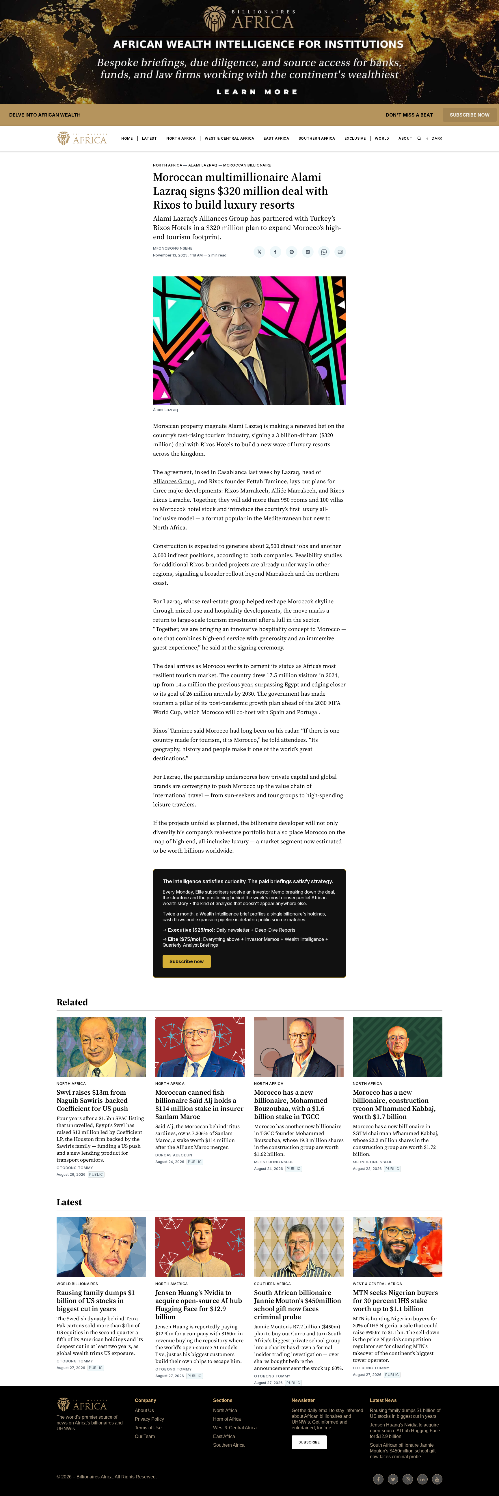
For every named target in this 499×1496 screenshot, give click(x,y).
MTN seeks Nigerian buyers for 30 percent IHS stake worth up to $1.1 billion (395, 1300)
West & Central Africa (229, 138)
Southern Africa (317, 138)
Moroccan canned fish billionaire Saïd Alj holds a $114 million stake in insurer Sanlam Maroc (199, 1104)
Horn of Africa (227, 1419)
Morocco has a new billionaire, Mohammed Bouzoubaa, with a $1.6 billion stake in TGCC (290, 1104)
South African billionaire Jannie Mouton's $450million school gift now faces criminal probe (297, 1304)
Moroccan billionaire (247, 165)
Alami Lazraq (202, 165)
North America (171, 1284)
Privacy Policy (149, 1419)
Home (127, 138)
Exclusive (355, 138)
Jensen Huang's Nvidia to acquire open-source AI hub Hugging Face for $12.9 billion (198, 1304)
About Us (144, 1410)
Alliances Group (174, 481)
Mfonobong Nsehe (173, 248)
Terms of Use (148, 1427)
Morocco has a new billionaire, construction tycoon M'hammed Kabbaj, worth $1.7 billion (394, 1104)
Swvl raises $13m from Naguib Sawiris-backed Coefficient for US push (92, 1100)
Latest (149, 138)
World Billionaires (77, 1284)
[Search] (419, 138)
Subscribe (309, 1442)
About (406, 138)
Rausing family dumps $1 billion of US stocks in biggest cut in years (96, 1300)
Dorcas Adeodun (173, 1155)
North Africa (180, 138)
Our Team (145, 1436)
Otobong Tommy (75, 1168)
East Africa (276, 138)
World (382, 138)
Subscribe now (470, 115)
